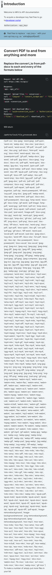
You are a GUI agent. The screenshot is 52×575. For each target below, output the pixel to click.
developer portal (13, 20)
